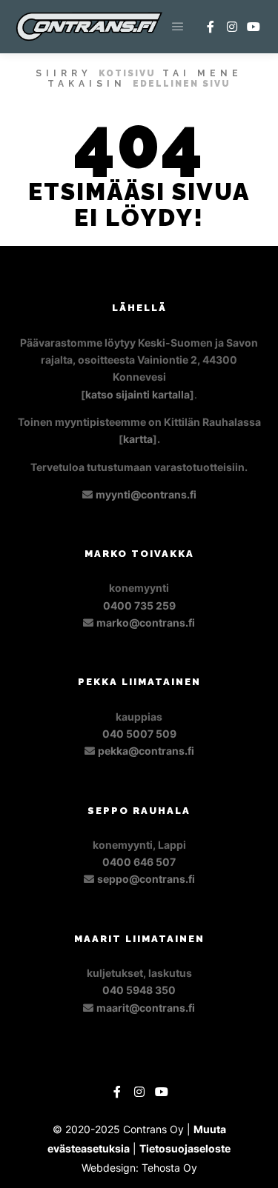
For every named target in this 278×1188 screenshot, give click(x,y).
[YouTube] (253, 26)
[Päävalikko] (178, 26)
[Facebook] (210, 26)
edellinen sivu (182, 84)
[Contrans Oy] (89, 26)
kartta (138, 439)
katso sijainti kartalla (137, 394)
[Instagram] (232, 26)
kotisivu (127, 73)
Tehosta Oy (169, 1167)
